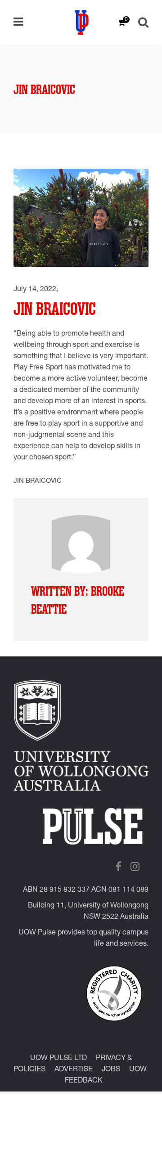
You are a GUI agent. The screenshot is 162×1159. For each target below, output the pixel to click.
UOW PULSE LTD (58, 1058)
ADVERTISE (73, 1070)
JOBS (111, 1070)
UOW (138, 1070)
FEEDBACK (84, 1081)
